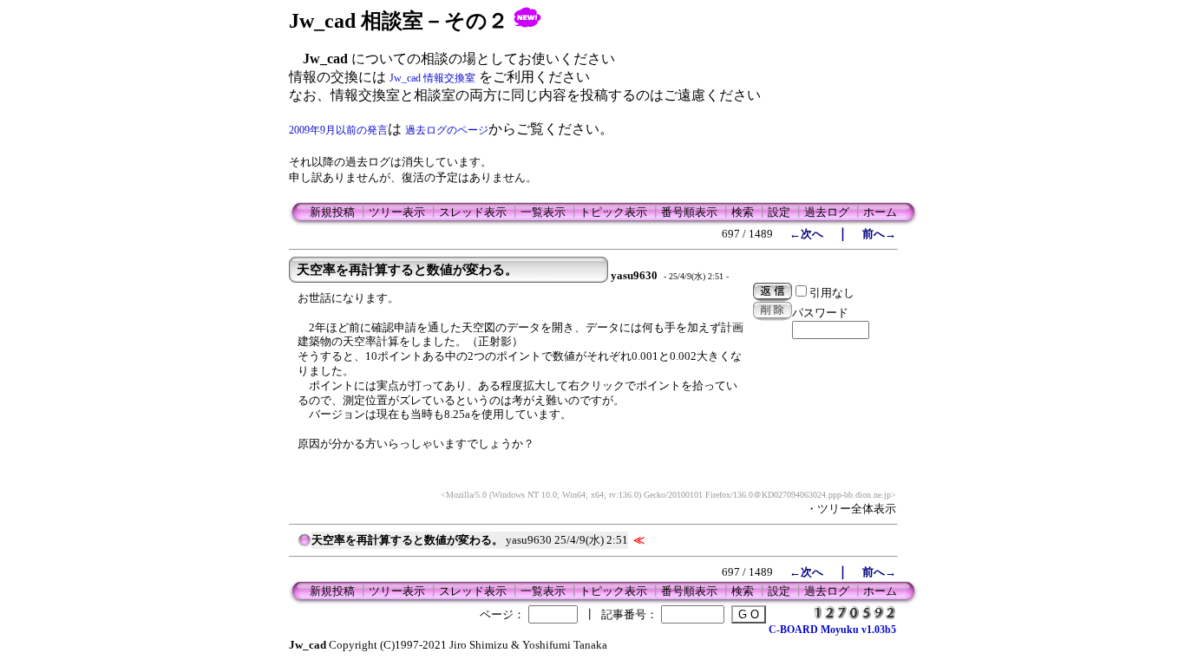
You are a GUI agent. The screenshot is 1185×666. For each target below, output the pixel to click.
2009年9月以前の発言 (338, 130)
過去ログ (826, 212)
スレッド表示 (473, 212)
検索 (742, 212)
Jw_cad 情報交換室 (432, 78)
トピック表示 (613, 212)
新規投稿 (332, 212)
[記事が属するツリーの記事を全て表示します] (304, 545)
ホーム (880, 212)
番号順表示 (689, 212)
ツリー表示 (397, 212)
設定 (779, 212)
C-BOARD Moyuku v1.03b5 (832, 630)
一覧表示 (543, 212)
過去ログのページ (446, 130)
